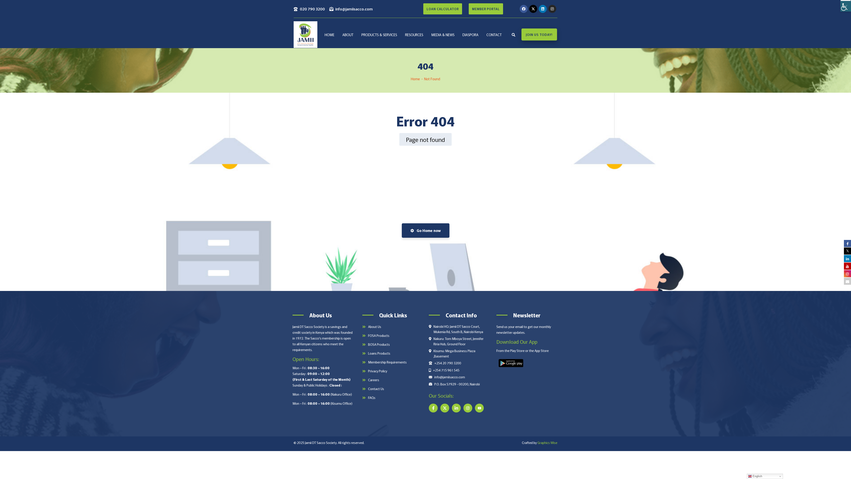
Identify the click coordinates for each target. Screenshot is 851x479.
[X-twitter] (533, 9)
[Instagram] (552, 9)
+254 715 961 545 (446, 370)
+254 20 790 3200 (447, 363)
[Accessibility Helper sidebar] (845, 5)
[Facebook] (524, 9)
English (757, 476)
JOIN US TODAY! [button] (539, 34)
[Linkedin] (543, 9)
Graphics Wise (547, 442)
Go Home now (428, 230)
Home (415, 78)
